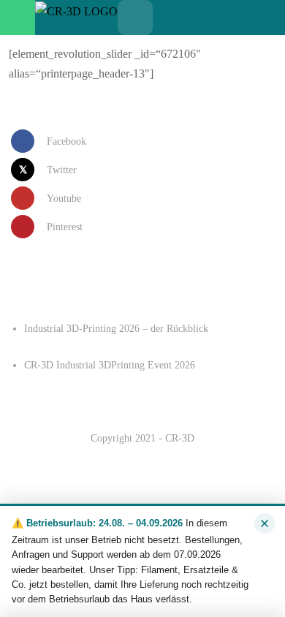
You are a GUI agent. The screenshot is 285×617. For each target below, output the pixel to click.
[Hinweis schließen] (264, 523)
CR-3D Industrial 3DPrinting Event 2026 (109, 365)
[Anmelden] (205, 17)
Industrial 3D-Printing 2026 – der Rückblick (116, 328)
